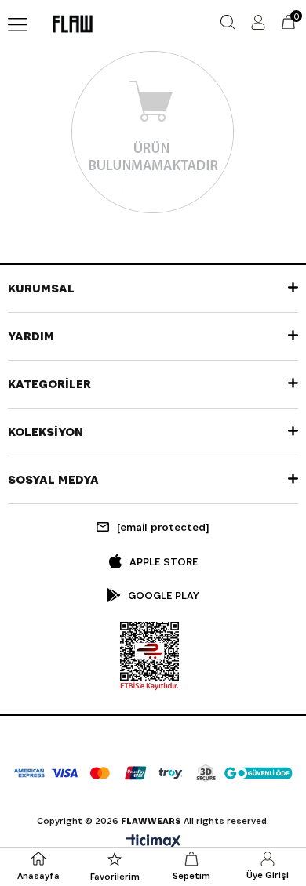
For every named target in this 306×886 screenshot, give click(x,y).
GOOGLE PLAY (163, 595)
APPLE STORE (163, 561)
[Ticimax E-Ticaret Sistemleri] (153, 842)
